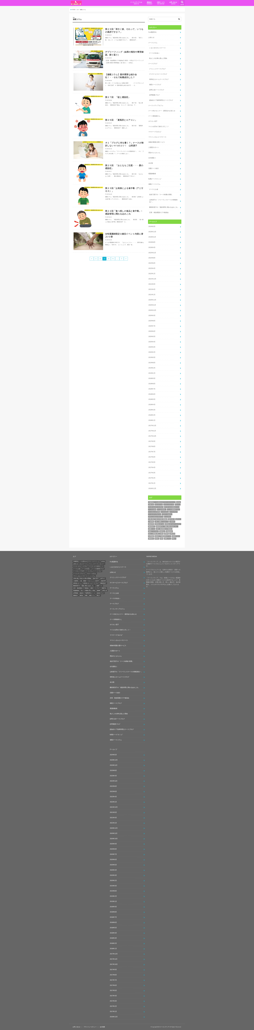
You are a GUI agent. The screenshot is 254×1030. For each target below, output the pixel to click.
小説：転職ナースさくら (161, 521)
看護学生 (162, 531)
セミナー (177, 504)
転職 (161, 538)
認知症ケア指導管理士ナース (163, 536)
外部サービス (161, 2)
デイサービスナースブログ (158, 74)
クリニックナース (168, 504)
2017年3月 (151, 472)
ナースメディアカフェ (155, 105)
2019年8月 (151, 362)
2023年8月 (151, 242)
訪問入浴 (172, 533)
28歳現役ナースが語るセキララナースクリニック (162, 502)
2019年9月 (151, 357)
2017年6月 (151, 457)
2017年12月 (152, 425)
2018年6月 (151, 394)
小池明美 (151, 521)
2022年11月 (152, 252)
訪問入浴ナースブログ (156, 90)
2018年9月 (151, 378)
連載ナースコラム (154, 184)
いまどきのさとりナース (157, 48)
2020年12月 (152, 300)
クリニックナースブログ (157, 69)
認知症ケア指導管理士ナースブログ (161, 100)
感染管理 (151, 524)
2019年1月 (151, 373)
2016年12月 (152, 488)
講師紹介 (149, 2)
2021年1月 (151, 294)
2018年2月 (151, 415)
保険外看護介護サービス (156, 142)
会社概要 (102, 1027)
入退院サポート (153, 147)
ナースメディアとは (136, 2)
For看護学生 (152, 32)
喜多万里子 (171, 519)
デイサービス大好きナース (172, 507)
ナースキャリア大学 (154, 512)
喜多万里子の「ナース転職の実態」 (161, 194)
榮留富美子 (152, 526)
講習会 (157, 538)
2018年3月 (151, 410)
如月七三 (178, 519)
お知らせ (151, 37)
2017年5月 (151, 462)
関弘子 (174, 538)
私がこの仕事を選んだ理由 (158, 58)
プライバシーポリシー (90, 1027)
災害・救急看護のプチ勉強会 (159, 212)
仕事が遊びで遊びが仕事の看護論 (157, 519)
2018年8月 (151, 383)
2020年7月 (151, 326)
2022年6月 (151, 263)
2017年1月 (151, 483)
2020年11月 (152, 305)
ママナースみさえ (167, 514)
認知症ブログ (175, 536)
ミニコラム (168, 516)
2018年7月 (151, 389)
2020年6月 (151, 331)
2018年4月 (151, 404)
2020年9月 (151, 315)
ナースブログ (152, 63)
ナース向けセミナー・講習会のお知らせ (161, 111)
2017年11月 (152, 431)
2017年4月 (151, 467)
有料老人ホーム (159, 524)
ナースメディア (164, 1027)
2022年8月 (151, 258)
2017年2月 (151, 478)
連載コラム (167, 538)
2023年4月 (151, 247)
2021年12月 (152, 279)
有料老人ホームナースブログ (159, 79)
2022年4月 (151, 268)
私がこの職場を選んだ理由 (156, 533)
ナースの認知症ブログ (173, 509)
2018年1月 (151, 420)
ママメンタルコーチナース (157, 137)
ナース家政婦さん (154, 116)
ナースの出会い (154, 53)
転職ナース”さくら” (154, 179)
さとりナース (158, 504)
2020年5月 (151, 336)
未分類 (150, 163)
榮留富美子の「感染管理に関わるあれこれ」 (164, 207)
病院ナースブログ (155, 84)
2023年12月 (152, 231)
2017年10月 (152, 436)
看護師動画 (152, 173)
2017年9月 (151, 441)
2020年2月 (151, 352)
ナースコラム (152, 42)
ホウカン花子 (152, 121)
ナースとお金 (153, 189)
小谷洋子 (172, 521)
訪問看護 (151, 536)
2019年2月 (151, 368)
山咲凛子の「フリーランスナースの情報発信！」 (163, 201)
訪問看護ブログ (154, 95)
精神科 (166, 533)
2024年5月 (151, 226)
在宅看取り (152, 158)
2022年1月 (151, 273)
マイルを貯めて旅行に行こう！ (158, 126)
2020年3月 (151, 347)
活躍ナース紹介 (153, 168)
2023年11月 (152, 237)
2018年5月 (151, 399)
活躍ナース (152, 529)
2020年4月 (151, 342)
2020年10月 (152, 310)
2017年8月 (151, 446)
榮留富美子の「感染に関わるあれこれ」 (167, 526)
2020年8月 (151, 321)
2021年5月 (151, 284)
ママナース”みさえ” (154, 132)
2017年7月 (151, 451)
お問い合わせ (173, 2)
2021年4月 (151, 289)
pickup (178, 502)
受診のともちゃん (154, 152)
